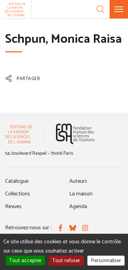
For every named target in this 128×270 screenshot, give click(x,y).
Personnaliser (106, 260)
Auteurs (78, 181)
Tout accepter (25, 260)
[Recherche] (100, 9)
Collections (17, 193)
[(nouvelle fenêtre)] (75, 134)
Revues (13, 206)
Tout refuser (66, 260)
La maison (81, 193)
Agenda (78, 206)
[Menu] (119, 9)
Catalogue (16, 181)
